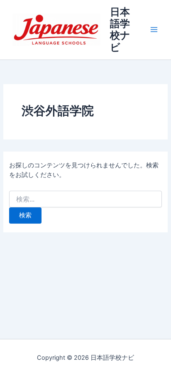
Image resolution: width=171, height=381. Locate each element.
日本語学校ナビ (120, 29)
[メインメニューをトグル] (154, 30)
